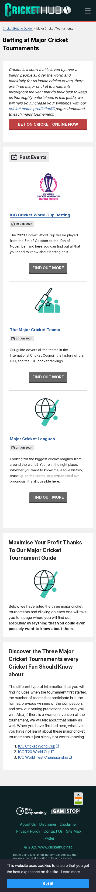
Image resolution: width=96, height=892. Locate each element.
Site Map (73, 831)
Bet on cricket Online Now (48, 124)
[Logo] (38, 11)
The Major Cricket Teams (35, 329)
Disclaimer (47, 824)
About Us (28, 824)
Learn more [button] (70, 871)
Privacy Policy (28, 831)
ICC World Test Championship (43, 757)
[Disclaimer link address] (65, 812)
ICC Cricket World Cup (36, 746)
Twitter (48, 838)
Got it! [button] (48, 883)
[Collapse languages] (78, 794)
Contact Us (53, 831)
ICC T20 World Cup (34, 751)
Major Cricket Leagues (32, 438)
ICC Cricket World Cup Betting (40, 215)
